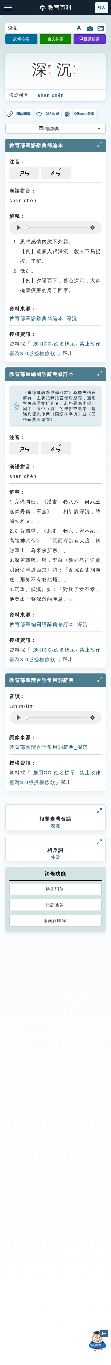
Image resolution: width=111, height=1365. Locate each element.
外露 (55, 857)
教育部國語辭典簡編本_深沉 (43, 318)
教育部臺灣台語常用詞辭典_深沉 (48, 747)
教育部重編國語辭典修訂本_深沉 (48, 624)
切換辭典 (51, 128)
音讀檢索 (92, 38)
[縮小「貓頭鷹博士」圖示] (104, 1333)
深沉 (55, 826)
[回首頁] (55, 7)
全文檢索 (55, 38)
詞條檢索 (21, 38)
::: (2, 16)
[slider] (56, 227)
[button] (79, 28)
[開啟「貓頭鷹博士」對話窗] (97, 1341)
